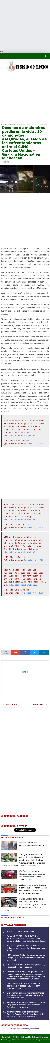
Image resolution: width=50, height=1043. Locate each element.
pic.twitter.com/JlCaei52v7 (19, 519)
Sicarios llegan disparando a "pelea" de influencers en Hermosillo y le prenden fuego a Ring (26, 947)
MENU (8, 56)
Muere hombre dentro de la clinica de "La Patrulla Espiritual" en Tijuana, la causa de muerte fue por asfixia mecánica (24, 904)
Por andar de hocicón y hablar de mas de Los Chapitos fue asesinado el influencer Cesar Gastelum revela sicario (26, 1004)
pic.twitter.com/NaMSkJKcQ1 (21, 585)
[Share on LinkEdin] (44, 652)
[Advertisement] (25, 25)
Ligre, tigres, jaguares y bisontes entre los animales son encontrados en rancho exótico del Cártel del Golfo (26, 995)
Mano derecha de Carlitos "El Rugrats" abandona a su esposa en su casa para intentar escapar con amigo (24, 985)
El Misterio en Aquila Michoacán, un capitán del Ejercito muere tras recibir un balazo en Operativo (26, 957)
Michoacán (11, 124)
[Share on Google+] (15, 652)
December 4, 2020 (33, 443)
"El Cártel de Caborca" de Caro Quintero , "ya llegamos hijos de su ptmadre (26, 965)
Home (3, 124)
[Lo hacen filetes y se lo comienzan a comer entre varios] (9, 845)
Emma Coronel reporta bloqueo (21, 931)
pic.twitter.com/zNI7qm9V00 (19, 435)
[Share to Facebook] (25, 652)
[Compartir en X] (34, 652)
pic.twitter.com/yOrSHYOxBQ (19, 552)
